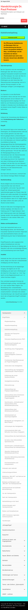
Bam (14, 607)
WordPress (6, 607)
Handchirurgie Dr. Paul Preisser (11, 8)
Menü (5, 26)
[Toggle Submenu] (24, 313)
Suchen (24, 20)
